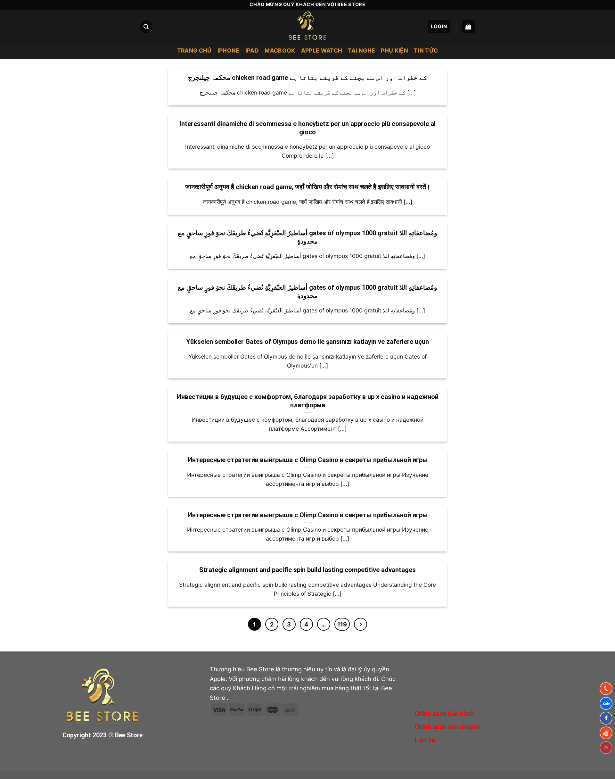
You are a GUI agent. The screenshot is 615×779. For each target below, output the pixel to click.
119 (342, 624)
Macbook (280, 50)
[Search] (146, 26)
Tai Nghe (361, 50)
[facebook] (606, 718)
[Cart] (468, 26)
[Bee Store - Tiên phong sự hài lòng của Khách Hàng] (307, 26)
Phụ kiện (394, 50)
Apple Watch (321, 50)
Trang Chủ (194, 50)
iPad (252, 50)
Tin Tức (426, 50)
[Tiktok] (606, 733)
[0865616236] (606, 688)
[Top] (606, 747)
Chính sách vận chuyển (447, 727)
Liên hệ (425, 740)
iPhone (228, 50)
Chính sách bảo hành (444, 713)
